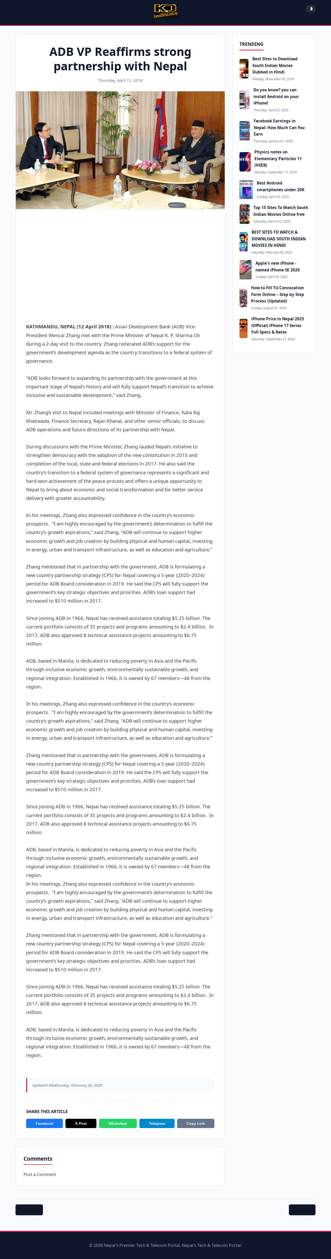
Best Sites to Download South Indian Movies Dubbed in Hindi (275, 65)
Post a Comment (40, 1174)
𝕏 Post (81, 1123)
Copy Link (196, 1123)
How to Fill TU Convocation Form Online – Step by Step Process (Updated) (277, 294)
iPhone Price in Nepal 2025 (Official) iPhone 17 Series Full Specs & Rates (277, 325)
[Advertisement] (120, 252)
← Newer (29, 1209)
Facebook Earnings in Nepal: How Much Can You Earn (279, 127)
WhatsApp (118, 1123)
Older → (302, 1209)
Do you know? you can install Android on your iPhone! (276, 96)
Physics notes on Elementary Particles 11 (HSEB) (278, 158)
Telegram (157, 1123)
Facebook (44, 1123)
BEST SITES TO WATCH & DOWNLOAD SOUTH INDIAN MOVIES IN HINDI (279, 238)
